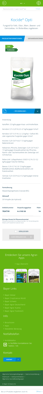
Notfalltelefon (10, 340)
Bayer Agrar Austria (12, 308)
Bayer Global (10, 295)
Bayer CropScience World (15, 298)
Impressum (5, 377)
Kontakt (9, 359)
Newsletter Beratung (13, 329)
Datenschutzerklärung (32, 374)
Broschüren (9, 322)
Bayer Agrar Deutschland (15, 304)
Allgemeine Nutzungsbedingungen (13, 374)
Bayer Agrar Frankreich (14, 311)
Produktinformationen (12, 38)
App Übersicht (22, 264)
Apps (7, 325)
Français (38, 9)
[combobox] (21, 111)
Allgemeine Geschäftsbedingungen (13, 379)
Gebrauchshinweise (17, 377)
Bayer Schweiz (10, 301)
